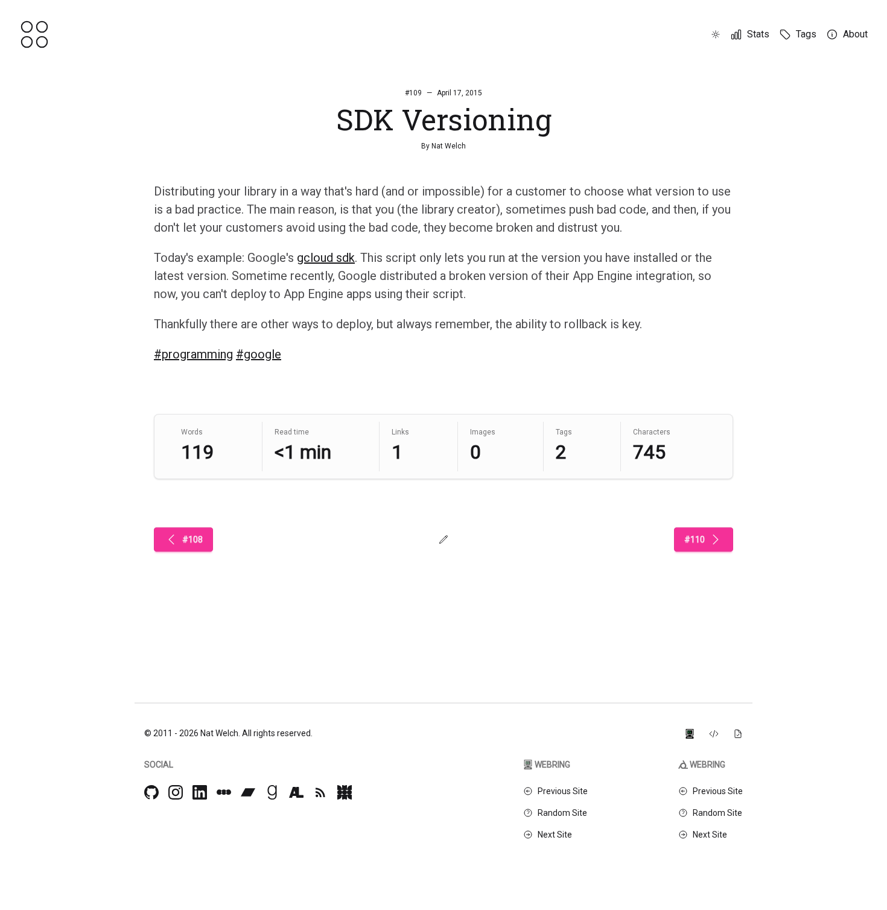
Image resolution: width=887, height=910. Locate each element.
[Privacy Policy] (738, 733)
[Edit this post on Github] (443, 539)
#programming (193, 354)
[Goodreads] (272, 792)
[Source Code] (714, 733)
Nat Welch (448, 146)
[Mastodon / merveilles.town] (344, 792)
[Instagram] (175, 792)
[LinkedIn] (199, 792)
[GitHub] (151, 792)
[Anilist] (296, 792)
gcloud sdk (326, 257)
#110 (694, 539)
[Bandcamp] (248, 792)
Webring (552, 764)
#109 (413, 93)
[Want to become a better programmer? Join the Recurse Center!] (690, 733)
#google (258, 354)
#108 (192, 539)
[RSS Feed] (320, 792)
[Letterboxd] (224, 792)
